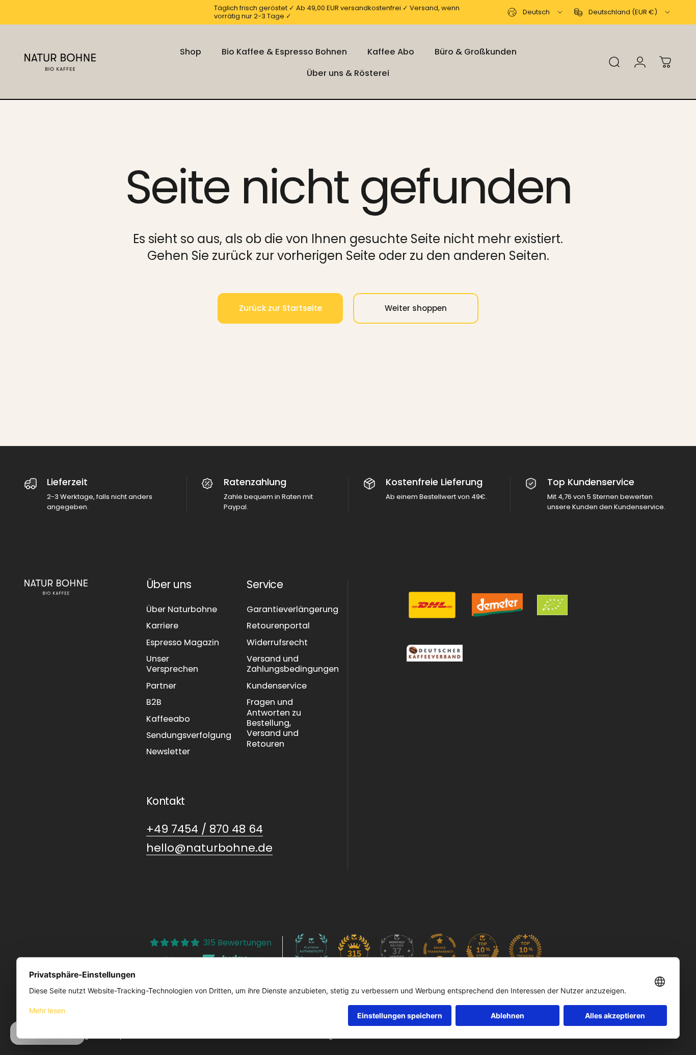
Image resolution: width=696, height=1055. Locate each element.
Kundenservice (277, 686)
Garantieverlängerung (292, 609)
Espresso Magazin (182, 643)
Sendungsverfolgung (188, 735)
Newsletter (168, 752)
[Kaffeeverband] (435, 653)
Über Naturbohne (181, 609)
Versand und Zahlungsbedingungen (293, 664)
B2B (154, 702)
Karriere (162, 626)
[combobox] (535, 12)
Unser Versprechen (172, 664)
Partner (161, 686)
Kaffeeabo (168, 719)
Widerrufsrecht (277, 643)
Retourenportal (278, 626)
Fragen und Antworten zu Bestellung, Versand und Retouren (274, 723)
